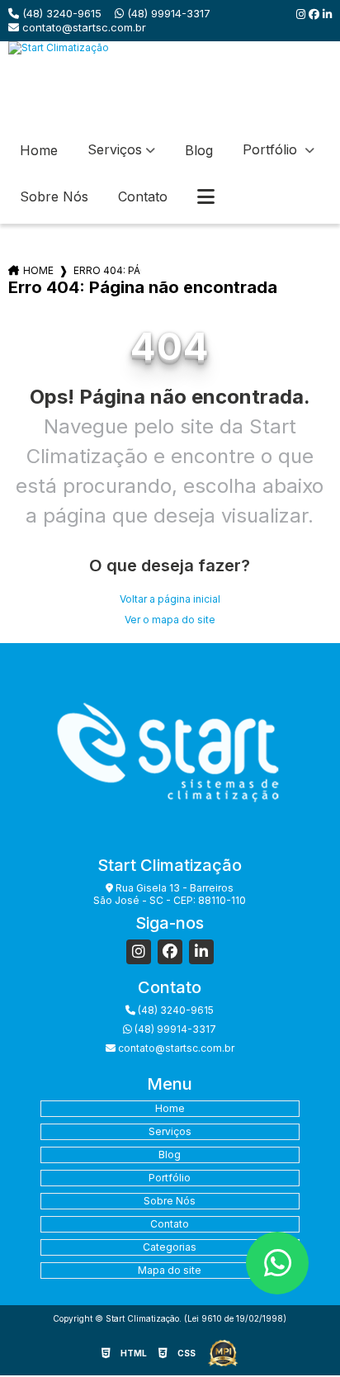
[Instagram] (302, 14)
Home (39, 150)
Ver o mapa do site (170, 619)
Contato (143, 196)
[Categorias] (206, 197)
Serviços (114, 149)
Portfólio (272, 149)
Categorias (169, 1247)
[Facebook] (316, 14)
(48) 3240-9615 (60, 13)
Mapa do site (169, 1270)
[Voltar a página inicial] (169, 82)
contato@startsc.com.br (82, 27)
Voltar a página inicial (170, 599)
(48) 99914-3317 (167, 13)
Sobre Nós (54, 196)
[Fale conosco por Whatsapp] (277, 1263)
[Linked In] (327, 14)
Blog (199, 150)
